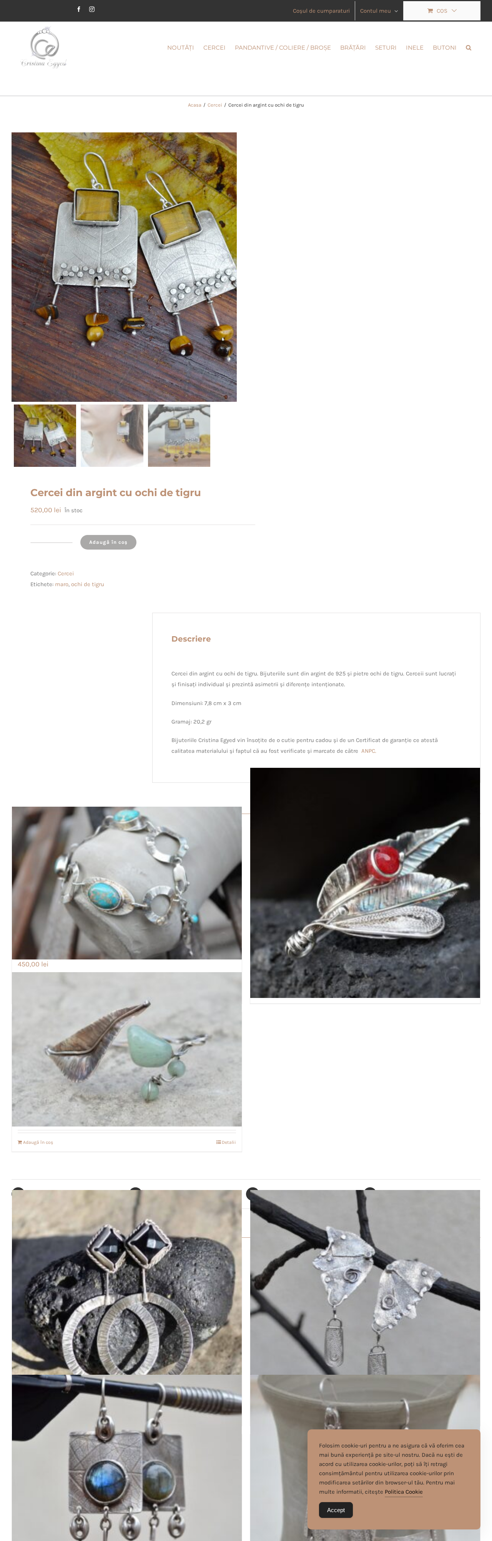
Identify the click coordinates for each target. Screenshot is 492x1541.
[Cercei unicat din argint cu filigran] (365, 1305)
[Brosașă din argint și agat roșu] (365, 882)
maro (61, 584)
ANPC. (368, 750)
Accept (336, 1510)
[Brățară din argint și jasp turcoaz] (127, 882)
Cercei (66, 573)
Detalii (229, 1142)
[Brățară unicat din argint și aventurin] (127, 1049)
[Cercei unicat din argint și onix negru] (127, 1305)
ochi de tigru (87, 584)
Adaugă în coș (108, 542)
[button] (468, 47)
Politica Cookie (404, 1491)
